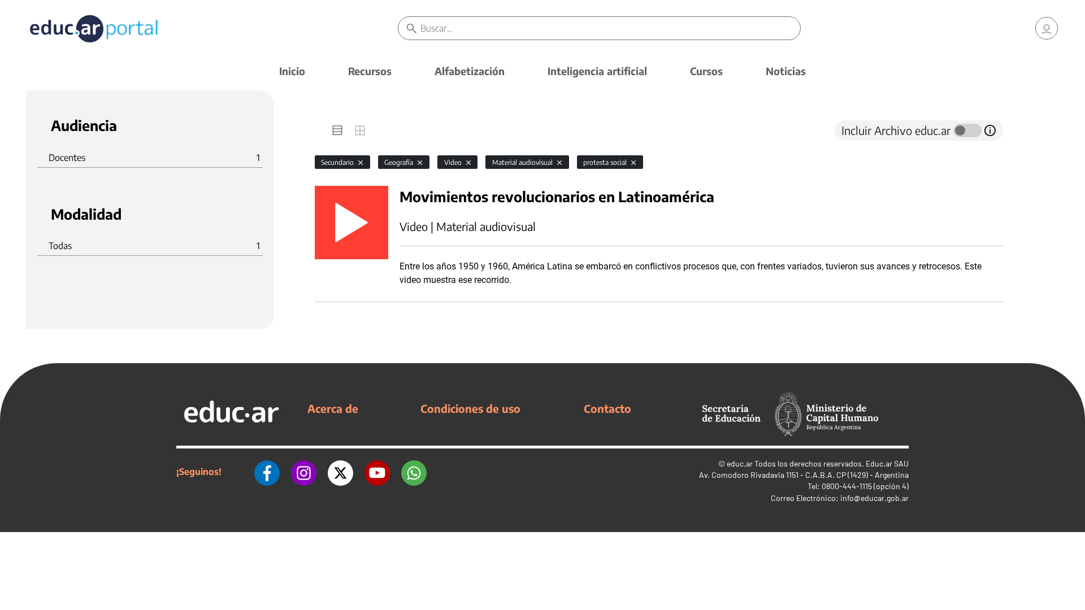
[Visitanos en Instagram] (303, 471)
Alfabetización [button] (470, 70)
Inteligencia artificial (597, 70)
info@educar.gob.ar (874, 498)
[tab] (337, 130)
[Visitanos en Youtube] (377, 471)
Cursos (706, 70)
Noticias (786, 70)
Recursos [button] (370, 70)
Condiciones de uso (470, 408)
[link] (1046, 28)
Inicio (292, 70)
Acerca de (332, 408)
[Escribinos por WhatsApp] (414, 471)
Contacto (607, 408)
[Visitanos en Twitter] (340, 471)
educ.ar (740, 463)
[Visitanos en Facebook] (267, 471)
